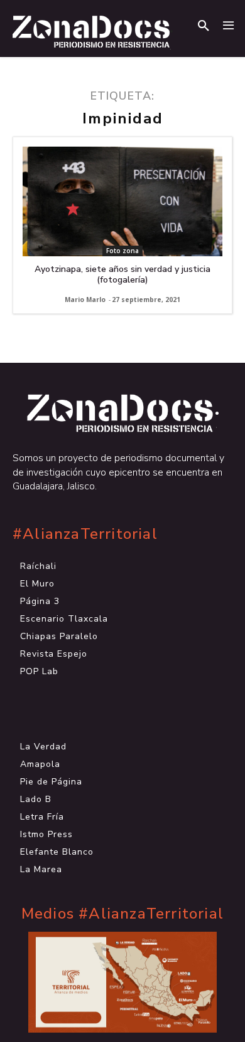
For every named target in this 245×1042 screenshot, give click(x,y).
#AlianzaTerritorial (85, 534)
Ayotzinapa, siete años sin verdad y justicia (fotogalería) (122, 274)
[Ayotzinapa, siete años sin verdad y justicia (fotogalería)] (122, 201)
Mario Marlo (85, 299)
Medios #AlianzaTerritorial (122, 914)
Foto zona (122, 250)
